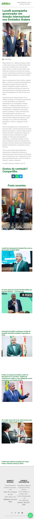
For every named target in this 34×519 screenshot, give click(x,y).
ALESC (28, 2)
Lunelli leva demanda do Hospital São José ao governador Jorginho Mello (17, 249)
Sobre (18, 2)
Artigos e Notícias (25, 4)
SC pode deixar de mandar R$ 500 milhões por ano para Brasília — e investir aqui (17, 290)
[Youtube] (22, 513)
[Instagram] (15, 513)
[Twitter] (18, 513)
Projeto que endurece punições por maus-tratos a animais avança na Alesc (15, 462)
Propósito (24, 2)
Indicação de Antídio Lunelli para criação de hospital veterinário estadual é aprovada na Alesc (16, 333)
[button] (13, 176)
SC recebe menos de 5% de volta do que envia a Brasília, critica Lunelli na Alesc (17, 421)
